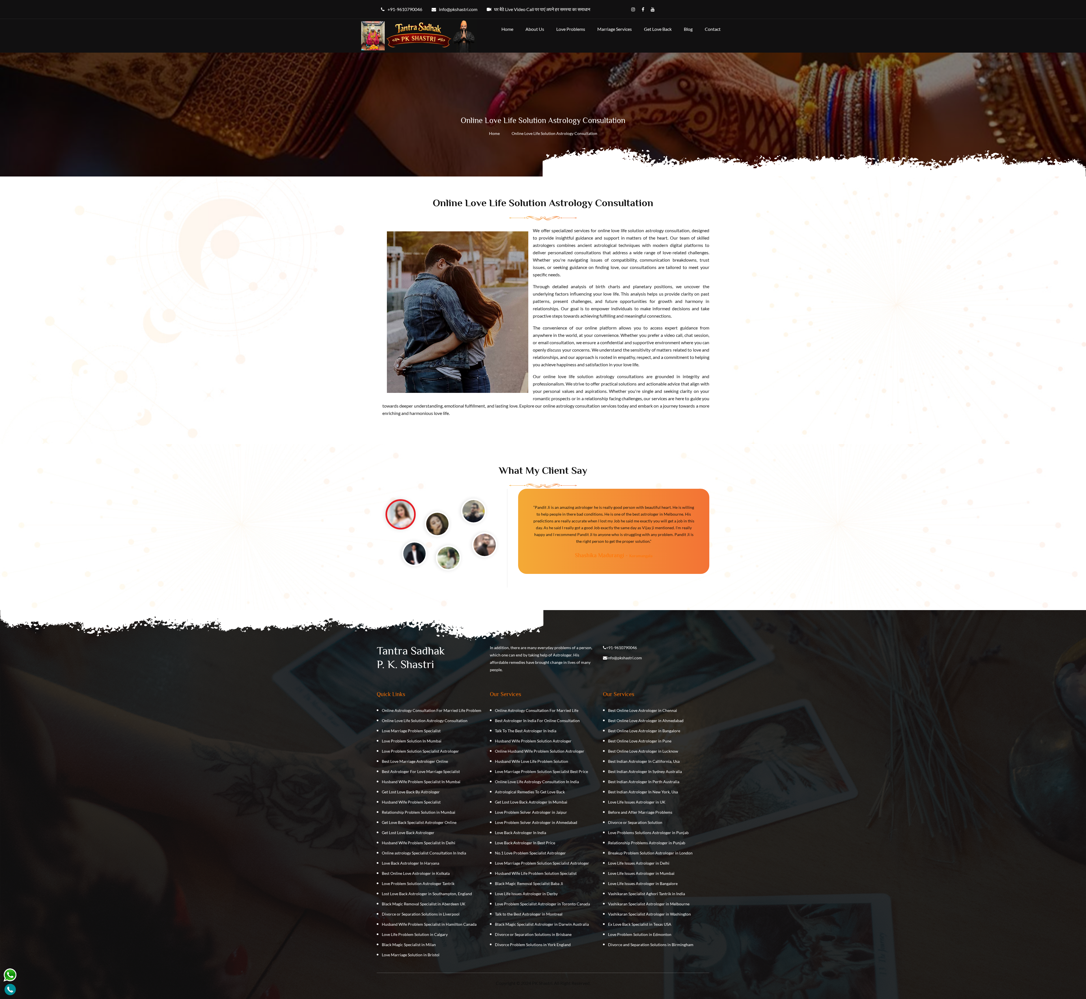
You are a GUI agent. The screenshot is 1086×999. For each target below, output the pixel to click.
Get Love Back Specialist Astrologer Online (419, 822)
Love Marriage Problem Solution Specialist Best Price (541, 771)
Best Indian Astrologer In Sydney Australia (645, 771)
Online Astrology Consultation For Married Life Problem (431, 710)
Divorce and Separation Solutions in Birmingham (650, 944)
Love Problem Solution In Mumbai (411, 741)
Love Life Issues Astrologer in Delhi (638, 863)
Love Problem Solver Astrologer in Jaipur (531, 812)
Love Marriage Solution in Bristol (410, 954)
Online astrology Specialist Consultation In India (424, 853)
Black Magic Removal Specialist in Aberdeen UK (424, 903)
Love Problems (570, 29)
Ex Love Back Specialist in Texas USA (639, 924)
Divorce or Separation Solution (635, 822)
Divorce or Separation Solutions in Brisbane (533, 934)
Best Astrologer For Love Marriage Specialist (421, 771)
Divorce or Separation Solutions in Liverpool (421, 914)
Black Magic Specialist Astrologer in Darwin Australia (542, 924)
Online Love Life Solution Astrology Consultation (424, 720)
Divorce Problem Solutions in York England (533, 944)
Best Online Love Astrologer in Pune (639, 741)
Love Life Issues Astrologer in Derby (526, 893)
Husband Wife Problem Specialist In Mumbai (421, 781)
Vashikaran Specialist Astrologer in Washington (649, 914)
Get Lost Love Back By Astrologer (411, 791)
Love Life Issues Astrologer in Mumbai (641, 873)
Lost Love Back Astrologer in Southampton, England (427, 893)
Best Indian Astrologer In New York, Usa (643, 791)
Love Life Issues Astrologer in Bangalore (643, 883)
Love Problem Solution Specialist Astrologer (420, 751)
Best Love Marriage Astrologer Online (415, 761)
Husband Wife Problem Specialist (411, 802)
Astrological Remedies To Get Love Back (530, 791)
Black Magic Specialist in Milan (409, 944)
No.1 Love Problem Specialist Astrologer (530, 853)
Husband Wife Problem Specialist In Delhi (418, 842)
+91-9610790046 (621, 647)
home (507, 29)
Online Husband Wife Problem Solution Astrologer (539, 751)
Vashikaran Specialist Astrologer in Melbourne (648, 903)
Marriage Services (614, 29)
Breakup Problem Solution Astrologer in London (650, 853)
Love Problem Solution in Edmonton (639, 934)
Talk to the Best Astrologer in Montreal (529, 914)
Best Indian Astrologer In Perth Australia (643, 781)
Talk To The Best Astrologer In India (525, 730)
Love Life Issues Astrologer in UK (636, 802)
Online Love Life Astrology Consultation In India (537, 781)
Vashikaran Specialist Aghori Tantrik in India (646, 893)
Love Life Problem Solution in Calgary (415, 934)
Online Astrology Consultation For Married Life (536, 710)
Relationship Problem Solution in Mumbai (418, 812)
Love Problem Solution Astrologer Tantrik (418, 883)
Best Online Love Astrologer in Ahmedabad (646, 720)
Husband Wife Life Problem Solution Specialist (536, 873)
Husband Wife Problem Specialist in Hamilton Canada (429, 924)
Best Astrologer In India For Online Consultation (537, 720)
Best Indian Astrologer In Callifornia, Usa (644, 761)
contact (713, 29)
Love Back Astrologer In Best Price (525, 842)
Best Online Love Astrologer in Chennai (642, 710)
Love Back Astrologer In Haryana (410, 863)
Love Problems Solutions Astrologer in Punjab (648, 832)
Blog (688, 29)
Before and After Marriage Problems (640, 812)
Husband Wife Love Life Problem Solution (531, 761)
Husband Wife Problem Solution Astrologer (533, 741)
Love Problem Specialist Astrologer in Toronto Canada (542, 903)
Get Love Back (658, 29)
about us (534, 29)
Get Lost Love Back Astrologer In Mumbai (531, 802)
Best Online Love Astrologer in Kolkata (416, 873)
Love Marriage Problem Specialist (411, 730)
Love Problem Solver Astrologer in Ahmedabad (536, 822)
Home (494, 133)
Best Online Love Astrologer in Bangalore (644, 730)
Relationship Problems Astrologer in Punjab (646, 842)
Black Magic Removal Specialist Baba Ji (529, 883)
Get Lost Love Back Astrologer (408, 832)
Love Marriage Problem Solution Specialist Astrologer (542, 863)
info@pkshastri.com (624, 657)
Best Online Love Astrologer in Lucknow (643, 751)
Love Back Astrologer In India (520, 832)
